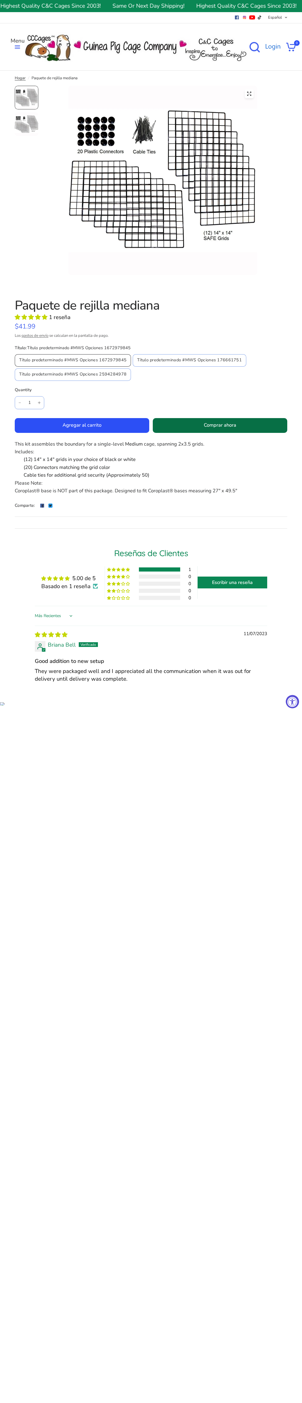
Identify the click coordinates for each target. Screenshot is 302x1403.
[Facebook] (237, 17)
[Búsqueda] (254, 47)
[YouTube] (252, 17)
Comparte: (25, 506)
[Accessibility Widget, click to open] (292, 701)
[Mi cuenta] (273, 47)
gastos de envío (35, 335)
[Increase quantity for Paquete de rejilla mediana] (39, 403)
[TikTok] (260, 17)
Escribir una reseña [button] (232, 582)
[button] (32, 317)
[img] (51, 635)
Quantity (23, 390)
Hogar (20, 78)
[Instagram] (244, 17)
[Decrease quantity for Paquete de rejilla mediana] (19, 403)
